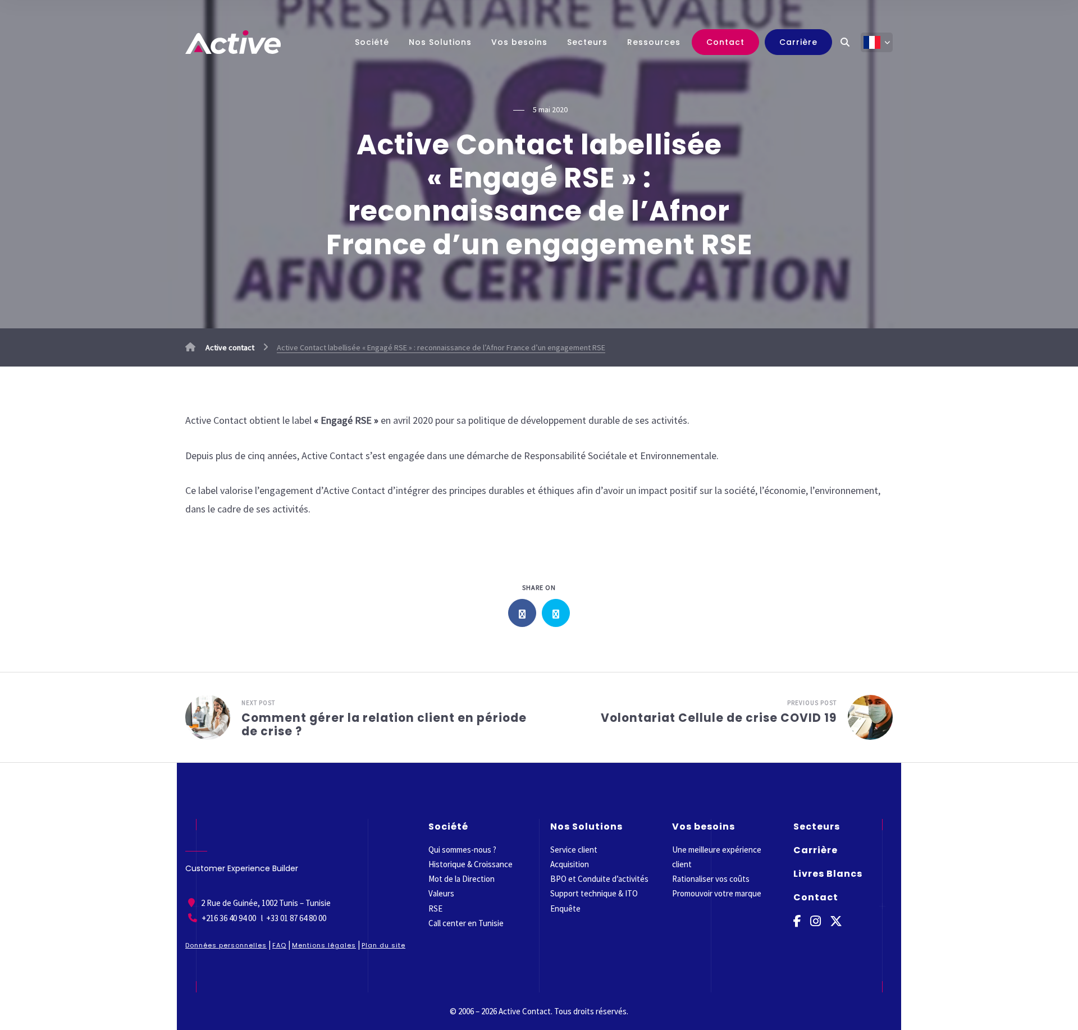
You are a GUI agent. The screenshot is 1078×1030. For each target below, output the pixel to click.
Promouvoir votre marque (716, 893)
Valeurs (441, 893)
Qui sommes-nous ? (462, 849)
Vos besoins (519, 42)
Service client (573, 849)
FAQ (279, 945)
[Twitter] (836, 921)
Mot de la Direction (461, 878)
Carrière (798, 42)
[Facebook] (797, 921)
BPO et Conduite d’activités (599, 878)
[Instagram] (815, 921)
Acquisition (569, 864)
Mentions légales (324, 945)
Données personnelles (226, 945)
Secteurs (587, 42)
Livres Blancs (827, 873)
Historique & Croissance (470, 864)
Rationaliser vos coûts (711, 878)
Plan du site (383, 945)
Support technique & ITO (594, 893)
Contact (725, 42)
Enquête (565, 908)
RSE (435, 908)
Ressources (653, 42)
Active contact (229, 347)
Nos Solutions (440, 42)
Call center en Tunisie (466, 923)
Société (372, 42)
